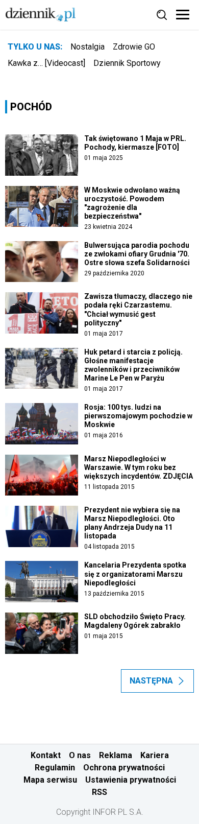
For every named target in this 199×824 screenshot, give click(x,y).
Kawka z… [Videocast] (46, 63)
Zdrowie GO (134, 47)
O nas (80, 755)
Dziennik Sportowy (127, 63)
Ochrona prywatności (124, 767)
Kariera (154, 755)
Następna (151, 681)
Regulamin (55, 767)
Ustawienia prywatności (130, 780)
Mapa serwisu (50, 780)
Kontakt (46, 755)
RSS (99, 792)
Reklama (115, 755)
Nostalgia (87, 47)
